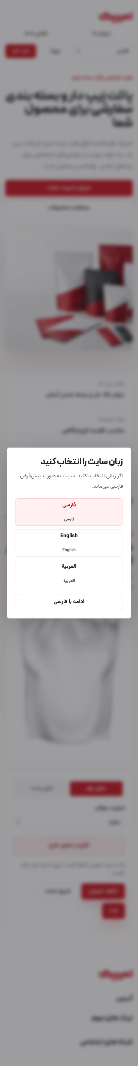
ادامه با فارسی (69, 602)
